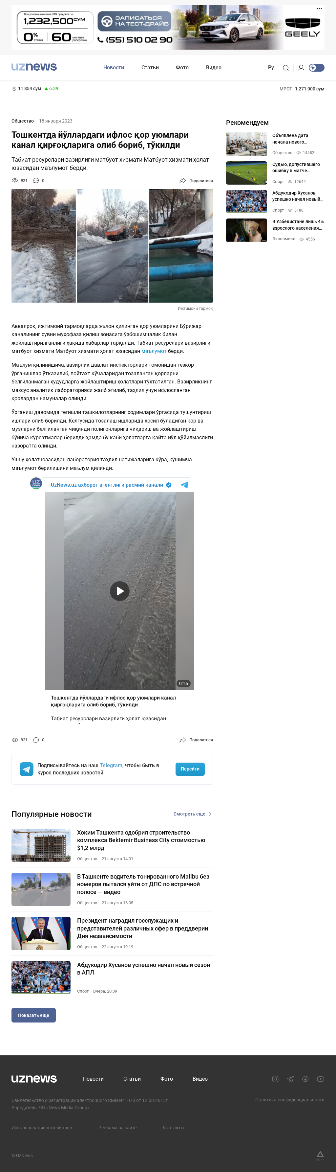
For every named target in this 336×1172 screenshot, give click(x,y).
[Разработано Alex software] (320, 1156)
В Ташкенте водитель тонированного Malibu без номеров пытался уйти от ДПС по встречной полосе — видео (143, 884)
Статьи (150, 67)
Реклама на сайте (117, 1127)
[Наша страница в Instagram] (275, 1079)
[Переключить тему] (317, 68)
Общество (22, 121)
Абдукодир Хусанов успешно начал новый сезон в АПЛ (143, 968)
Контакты (173, 1127)
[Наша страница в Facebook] (305, 1079)
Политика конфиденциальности (290, 1099)
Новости (113, 67)
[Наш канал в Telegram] (290, 1079)
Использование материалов (41, 1127)
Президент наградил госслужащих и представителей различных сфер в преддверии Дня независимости (142, 928)
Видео (213, 67)
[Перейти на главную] (34, 66)
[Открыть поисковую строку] (288, 68)
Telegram (111, 765)
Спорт (83, 991)
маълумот (154, 351)
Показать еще (33, 1015)
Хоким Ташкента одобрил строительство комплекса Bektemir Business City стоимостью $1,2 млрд (141, 840)
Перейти (190, 768)
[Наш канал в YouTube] (321, 1079)
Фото (182, 67)
